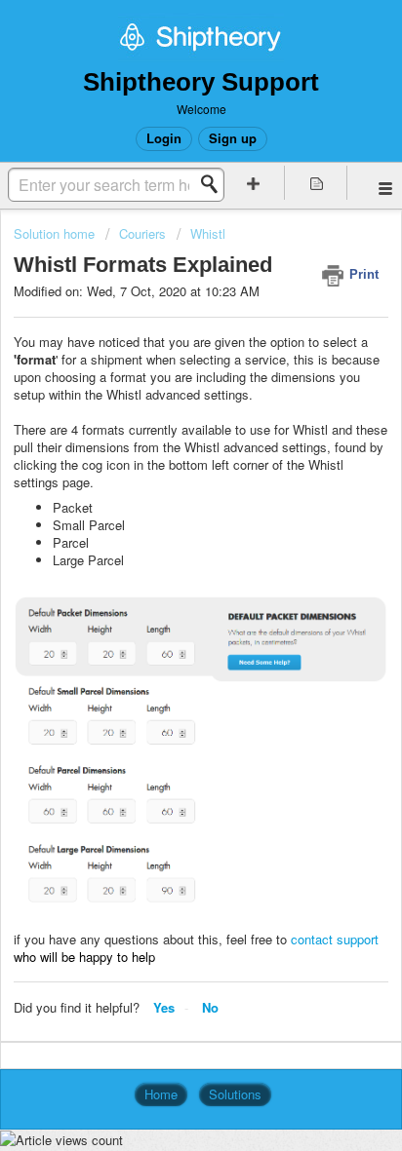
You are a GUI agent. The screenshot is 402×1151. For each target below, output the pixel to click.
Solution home (56, 233)
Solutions (235, 1094)
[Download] (165, 564)
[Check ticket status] (316, 183)
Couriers (142, 233)
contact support (335, 939)
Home (161, 1094)
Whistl (207, 233)
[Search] (214, 184)
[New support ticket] (253, 183)
